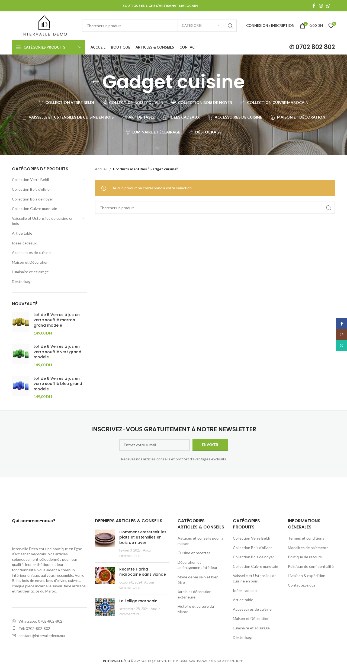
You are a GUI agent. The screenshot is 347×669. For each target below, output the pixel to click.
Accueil (101, 169)
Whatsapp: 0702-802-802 (40, 621)
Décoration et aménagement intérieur (197, 565)
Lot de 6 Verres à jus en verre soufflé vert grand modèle (57, 352)
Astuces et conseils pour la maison (200, 541)
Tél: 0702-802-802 (34, 628)
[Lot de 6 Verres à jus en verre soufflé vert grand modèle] (21, 355)
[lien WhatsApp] (328, 6)
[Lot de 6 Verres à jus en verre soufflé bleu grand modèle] (21, 387)
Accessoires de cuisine (31, 252)
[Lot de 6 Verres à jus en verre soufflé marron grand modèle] (21, 324)
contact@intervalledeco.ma (41, 635)
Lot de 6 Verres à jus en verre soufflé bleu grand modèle (58, 384)
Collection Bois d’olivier (252, 547)
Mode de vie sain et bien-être (199, 580)
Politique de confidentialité (311, 566)
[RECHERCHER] (230, 26)
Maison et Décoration (30, 262)
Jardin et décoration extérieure (194, 594)
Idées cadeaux (24, 243)
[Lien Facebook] (314, 6)
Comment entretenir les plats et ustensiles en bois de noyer (142, 537)
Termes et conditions (306, 538)
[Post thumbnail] (105, 544)
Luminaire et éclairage (30, 271)
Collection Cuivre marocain (34, 208)
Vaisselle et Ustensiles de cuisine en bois (42, 221)
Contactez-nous (302, 585)
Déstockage (22, 281)
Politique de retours (305, 557)
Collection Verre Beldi (30, 179)
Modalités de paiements (308, 547)
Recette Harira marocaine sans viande (142, 571)
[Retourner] (95, 82)
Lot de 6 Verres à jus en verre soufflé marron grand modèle (57, 320)
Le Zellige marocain (138, 601)
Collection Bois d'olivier (31, 189)
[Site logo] (44, 25)
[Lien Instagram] (320, 6)
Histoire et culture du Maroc (196, 609)
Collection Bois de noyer (32, 199)
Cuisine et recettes (194, 552)
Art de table (22, 233)
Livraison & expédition (306, 575)
